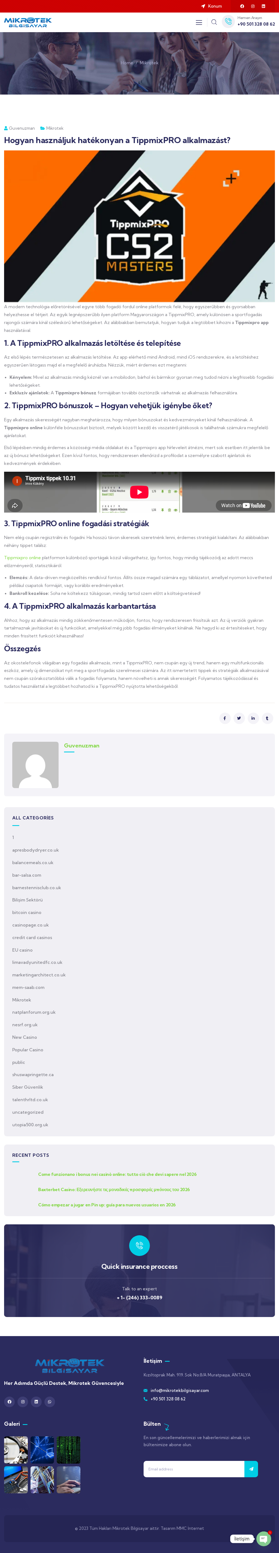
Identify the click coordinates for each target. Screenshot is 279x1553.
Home (127, 62)
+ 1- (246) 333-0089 (139, 1297)
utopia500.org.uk (30, 1124)
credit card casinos (32, 937)
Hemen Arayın (250, 17)
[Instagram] (253, 6)
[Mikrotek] (69, 1366)
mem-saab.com (28, 987)
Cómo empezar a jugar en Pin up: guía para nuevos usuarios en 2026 (107, 1204)
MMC (182, 1528)
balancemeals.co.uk (32, 862)
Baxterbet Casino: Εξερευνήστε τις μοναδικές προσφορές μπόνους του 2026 (114, 1189)
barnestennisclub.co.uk (36, 887)
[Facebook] (242, 6)
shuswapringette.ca (33, 1074)
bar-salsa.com (26, 875)
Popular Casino (27, 1049)
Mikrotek (149, 62)
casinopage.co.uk (30, 925)
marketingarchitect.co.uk (39, 974)
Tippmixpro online (22, 557)
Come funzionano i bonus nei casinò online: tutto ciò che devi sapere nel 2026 (117, 1174)
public (18, 1062)
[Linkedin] (263, 6)
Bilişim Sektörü (27, 900)
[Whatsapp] (49, 1402)
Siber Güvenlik (27, 1087)
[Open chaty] (263, 1538)
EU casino (22, 950)
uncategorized (28, 1112)
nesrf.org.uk (25, 1024)
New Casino (24, 1037)
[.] (199, 24)
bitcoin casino (26, 912)
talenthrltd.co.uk (30, 1099)
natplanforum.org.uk (34, 1012)
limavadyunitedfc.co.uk (37, 962)
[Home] (28, 22)
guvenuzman (22, 128)
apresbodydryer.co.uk (35, 850)
